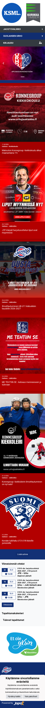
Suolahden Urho (23, 36)
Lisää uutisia (22, 554)
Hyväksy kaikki (14, 696)
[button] (3, 63)
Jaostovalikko (23, 29)
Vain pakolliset (31, 696)
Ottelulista (7, 605)
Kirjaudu (8, 43)
